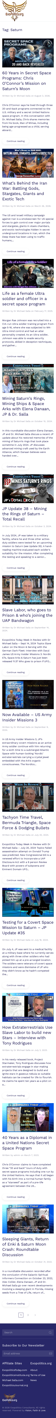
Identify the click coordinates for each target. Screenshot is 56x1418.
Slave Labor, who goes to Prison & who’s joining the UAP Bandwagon (27, 615)
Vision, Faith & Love (35, 1410)
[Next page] (35, 1315)
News (33, 1380)
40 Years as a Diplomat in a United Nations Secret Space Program (27, 1143)
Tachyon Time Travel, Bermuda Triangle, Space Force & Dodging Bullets (26, 822)
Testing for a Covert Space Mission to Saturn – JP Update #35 (28, 927)
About (33, 1370)
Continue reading (15, 141)
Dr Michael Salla (22, 96)
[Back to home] (14, 10)
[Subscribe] (50, 1353)
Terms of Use (37, 1375)
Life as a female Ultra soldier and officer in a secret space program (24, 298)
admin (17, 1155)
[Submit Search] (50, 1332)
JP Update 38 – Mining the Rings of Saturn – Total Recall (24, 514)
